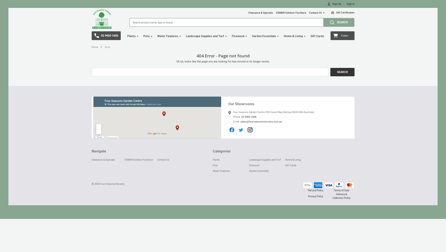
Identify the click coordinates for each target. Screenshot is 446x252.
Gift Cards (317, 36)
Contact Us (315, 12)
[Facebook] (231, 129)
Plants (131, 36)
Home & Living (293, 36)
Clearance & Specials (260, 12)
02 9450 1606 (248, 116)
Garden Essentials (264, 36)
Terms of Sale (341, 190)
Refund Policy (315, 190)
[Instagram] (250, 129)
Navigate (99, 151)
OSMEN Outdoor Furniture (291, 12)
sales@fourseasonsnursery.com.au (261, 121)
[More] (324, 13)
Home (95, 47)
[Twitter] (240, 129)
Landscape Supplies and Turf (205, 36)
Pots (146, 36)
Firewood (238, 36)
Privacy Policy (315, 196)
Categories (222, 151)
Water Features (167, 36)
